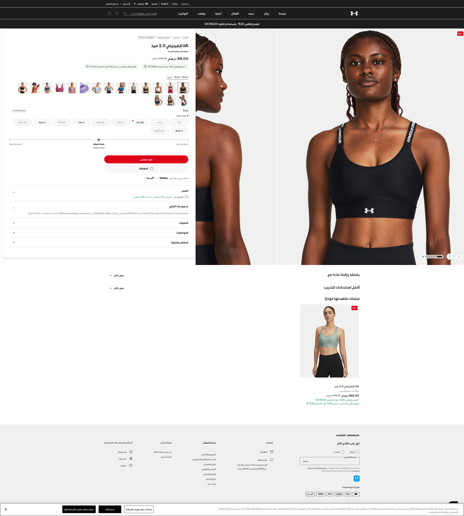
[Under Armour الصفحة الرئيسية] (354, 13)
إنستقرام (122, 451)
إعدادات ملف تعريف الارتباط (138, 509)
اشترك (305, 461)
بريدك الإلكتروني (350, 457)
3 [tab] (431, 258)
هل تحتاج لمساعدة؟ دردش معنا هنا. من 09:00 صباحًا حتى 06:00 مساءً (252, 466)
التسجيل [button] (126, 3)
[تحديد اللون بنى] (170, 100)
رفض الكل (110, 509)
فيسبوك (122, 458)
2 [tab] (434, 258)
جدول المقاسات (19, 109)
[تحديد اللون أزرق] (121, 87)
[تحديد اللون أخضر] (145, 87)
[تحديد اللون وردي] (59, 87)
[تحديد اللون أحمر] (35, 87)
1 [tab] (440, 258)
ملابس (176, 37)
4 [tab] (428, 258)
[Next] (450, 256)
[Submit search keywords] (125, 13)
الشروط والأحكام (320, 468)
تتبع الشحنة (211, 478)
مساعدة (185, 3)
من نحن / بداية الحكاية (163, 451)
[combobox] (140, 13)
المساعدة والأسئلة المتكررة (204, 459)
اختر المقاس (146, 159)
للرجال (352, 451)
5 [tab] (425, 258)
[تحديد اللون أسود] (22, 87)
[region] (232, 509)
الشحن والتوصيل (209, 468)
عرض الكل (118, 275)
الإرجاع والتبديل (209, 473)
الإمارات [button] (140, 3)
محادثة (175, 3)
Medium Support (146, 37)
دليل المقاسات (209, 464)
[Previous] (460, 256)
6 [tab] (422, 258)
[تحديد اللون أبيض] (158, 87)
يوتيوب (123, 465)
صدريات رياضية (164, 37)
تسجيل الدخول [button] (112, 3)
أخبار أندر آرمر (166, 456)
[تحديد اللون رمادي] (170, 87)
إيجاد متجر (212, 483)
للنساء (185, 37)
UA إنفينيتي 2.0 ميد (346, 386)
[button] (266, 13)
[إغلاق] (6, 509)
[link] (282, 13)
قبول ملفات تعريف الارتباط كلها (79, 509)
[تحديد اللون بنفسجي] (84, 87)
